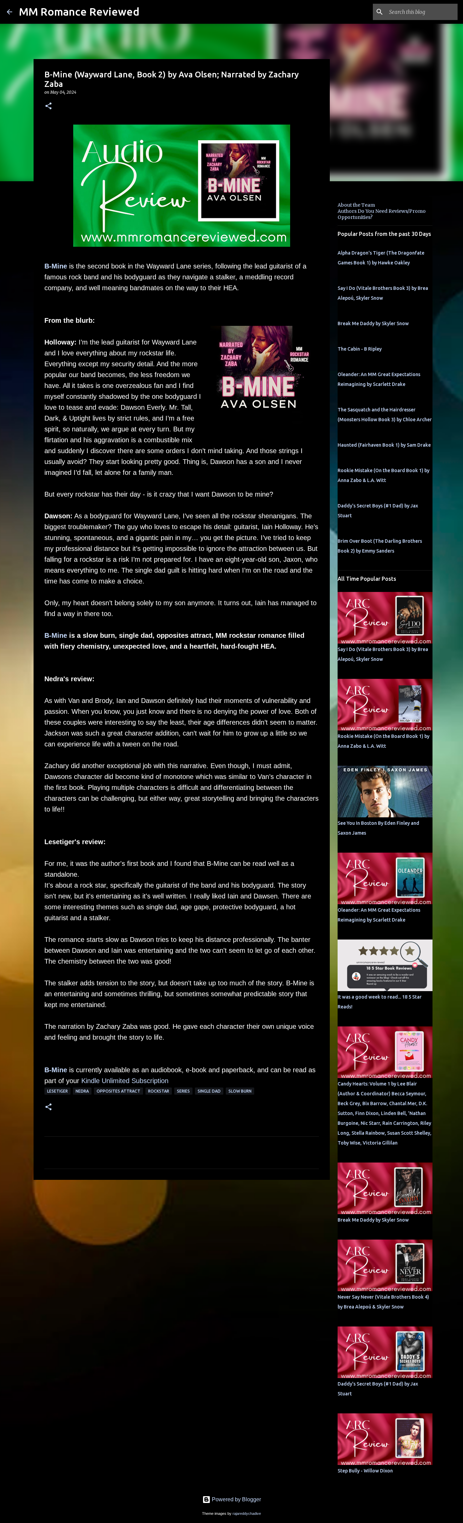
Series (183, 1091)
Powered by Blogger (235, 1499)
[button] (48, 106)
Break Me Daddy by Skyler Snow (373, 323)
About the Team (356, 205)
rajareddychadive (247, 1513)
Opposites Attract (118, 1091)
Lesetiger (57, 1091)
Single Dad (209, 1091)
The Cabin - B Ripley (360, 349)
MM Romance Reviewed (79, 11)
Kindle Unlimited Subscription (124, 1080)
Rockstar (158, 1091)
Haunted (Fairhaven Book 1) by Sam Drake (384, 445)
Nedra (82, 1091)
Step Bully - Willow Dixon (365, 1470)
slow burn (239, 1091)
